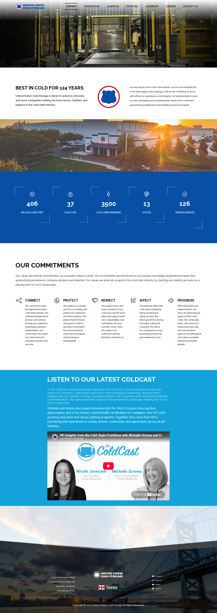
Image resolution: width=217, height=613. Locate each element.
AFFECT (145, 300)
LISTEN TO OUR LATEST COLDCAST (101, 379)
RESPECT (108, 300)
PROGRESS (186, 300)
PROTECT (70, 300)
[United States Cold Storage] (30, 6)
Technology (92, 6)
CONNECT (33, 300)
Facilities (132, 6)
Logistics (113, 6)
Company (71, 6)
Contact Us (190, 6)
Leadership (152, 6)
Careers (171, 6)
